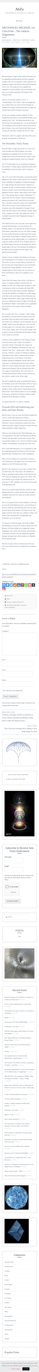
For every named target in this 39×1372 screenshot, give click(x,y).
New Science (8, 1307)
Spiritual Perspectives (23, 40)
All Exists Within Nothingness (13, 1099)
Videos (6, 1334)
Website (4, 680)
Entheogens (8, 1293)
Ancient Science (9, 1266)
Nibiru (6, 1311)
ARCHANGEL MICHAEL (13, 605)
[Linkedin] (18, 585)
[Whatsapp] (26, 585)
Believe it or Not (9, 1114)
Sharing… (7, 1051)
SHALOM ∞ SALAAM (11, 1110)
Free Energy (8, 1298)
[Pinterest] (22, 585)
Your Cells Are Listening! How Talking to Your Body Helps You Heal (20, 728)
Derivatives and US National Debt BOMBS (16, 1153)
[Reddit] (15, 585)
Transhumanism (9, 1325)
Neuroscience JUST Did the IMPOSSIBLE (16, 1022)
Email (4, 670)
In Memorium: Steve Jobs (11, 1026)
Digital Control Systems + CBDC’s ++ (15, 1171)
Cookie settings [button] (15, 1369)
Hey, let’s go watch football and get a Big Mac (17, 1146)
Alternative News (9, 1262)
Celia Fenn (23, 605)
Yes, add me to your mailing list (12, 690)
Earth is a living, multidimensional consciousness (18, 1004)
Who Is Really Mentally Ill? (12, 1119)
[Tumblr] (33, 585)
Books (6, 1275)
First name (8, 857)
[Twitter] (11, 585)
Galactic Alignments (10, 607)
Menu (20, 21)
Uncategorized (8, 1329)
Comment (5, 631)
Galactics (7, 1302)
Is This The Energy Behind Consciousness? (16, 1094)
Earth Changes (8, 1284)
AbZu (19, 9)
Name (4, 659)
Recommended (8, 1316)
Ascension (6, 40)
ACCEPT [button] (26, 1369)
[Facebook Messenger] (7, 585)
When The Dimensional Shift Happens (15, 1175)
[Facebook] (3, 585)
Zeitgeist (7, 1338)
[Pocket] (29, 585)
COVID (7, 1280)
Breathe (7, 1017)
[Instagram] (3, 588)
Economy (7, 1289)
